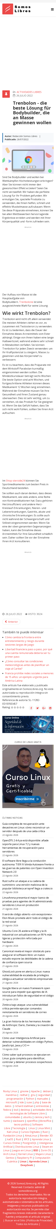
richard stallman (24, 1106)
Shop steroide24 (15, 480)
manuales (42, 1098)
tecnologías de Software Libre (27, 1113)
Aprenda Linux (40, 1139)
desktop (25, 1109)
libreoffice (45, 1121)
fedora (7, 1109)
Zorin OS (46, 1150)
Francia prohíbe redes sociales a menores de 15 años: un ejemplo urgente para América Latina (29, 677)
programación (15, 1098)
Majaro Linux (43, 1154)
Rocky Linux (10, 1091)
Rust (45, 1132)
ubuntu (27, 1117)
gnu (32, 1095)
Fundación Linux (12, 1135)
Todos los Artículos (27, 1224)
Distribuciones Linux (27, 1146)
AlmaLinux (31, 1135)
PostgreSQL (30, 1143)
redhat (23, 1095)
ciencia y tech (42, 1117)
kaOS (10, 1139)
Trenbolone (26, 302)
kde (22, 1102)
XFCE (27, 1139)
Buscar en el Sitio (15, 1220)
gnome (24, 1091)
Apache (35, 1091)
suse (29, 1102)
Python (30, 1098)
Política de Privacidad (39, 1220)
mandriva (10, 1095)
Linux (31, 1128)
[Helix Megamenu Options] (52, 9)
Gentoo (10, 1157)
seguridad (44, 1095)
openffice (32, 1121)
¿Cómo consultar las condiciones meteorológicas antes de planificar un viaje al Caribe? (27, 665)
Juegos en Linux (21, 1150)
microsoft (11, 1102)
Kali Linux (12, 1132)
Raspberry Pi (24, 1157)
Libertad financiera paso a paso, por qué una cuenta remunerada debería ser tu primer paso (28, 653)
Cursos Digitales (30, 1132)
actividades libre (42, 1109)
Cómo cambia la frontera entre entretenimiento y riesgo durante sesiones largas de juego (24, 641)
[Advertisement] (28, 45)
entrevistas (42, 1106)
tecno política (22, 1124)
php (37, 1102)
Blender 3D (46, 1135)
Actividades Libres (29, 92)
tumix (6, 1121)
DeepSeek (27, 1165)
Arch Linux (9, 1154)
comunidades (12, 1117)
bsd (16, 1109)
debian (46, 1091)
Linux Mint (43, 1128)
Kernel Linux (25, 1154)
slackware (18, 1121)
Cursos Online (11, 1143)
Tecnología (18, 1128)
